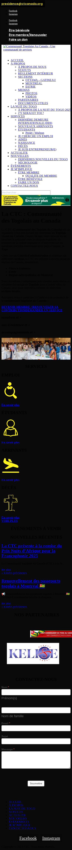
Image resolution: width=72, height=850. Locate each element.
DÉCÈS (23, 146)
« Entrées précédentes (14, 573)
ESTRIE (30, 86)
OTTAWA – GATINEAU (40, 80)
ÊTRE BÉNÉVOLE (30, 179)
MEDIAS (24, 90)
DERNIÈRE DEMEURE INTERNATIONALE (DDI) (35, 121)
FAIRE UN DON (28, 182)
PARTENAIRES (28, 99)
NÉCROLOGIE (27, 162)
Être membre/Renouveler (28, 35)
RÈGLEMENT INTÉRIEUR (35, 73)
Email (5, 723)
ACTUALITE (19, 152)
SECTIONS (25, 76)
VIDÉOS (31, 96)
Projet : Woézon (34, 132)
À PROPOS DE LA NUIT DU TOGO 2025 (44, 109)
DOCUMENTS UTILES (33, 103)
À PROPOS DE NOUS (32, 66)
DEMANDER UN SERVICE (43, 310)
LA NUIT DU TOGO (24, 106)
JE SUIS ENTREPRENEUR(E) (37, 149)
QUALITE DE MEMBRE (41, 175)
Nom (5, 687)
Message (7, 749)
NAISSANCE (26, 142)
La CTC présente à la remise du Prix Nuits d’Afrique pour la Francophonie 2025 (31, 550)
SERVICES (18, 116)
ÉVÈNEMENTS (21, 165)
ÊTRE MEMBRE (28, 172)
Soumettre (36, 783)
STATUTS (24, 70)
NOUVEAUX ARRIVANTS (35, 126)
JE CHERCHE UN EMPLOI (35, 136)
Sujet (4, 736)
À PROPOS (18, 63)
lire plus (6, 569)
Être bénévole (19, 30)
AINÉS (22, 139)
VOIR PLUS (9, 520)
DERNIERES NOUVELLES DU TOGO (43, 159)
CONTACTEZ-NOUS (24, 185)
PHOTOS (31, 93)
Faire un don (18, 39)
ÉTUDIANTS (26, 129)
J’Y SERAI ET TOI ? (31, 113)
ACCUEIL (17, 60)
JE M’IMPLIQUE (21, 169)
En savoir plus (10, 404)
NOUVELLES (20, 156)
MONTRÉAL (33, 83)
